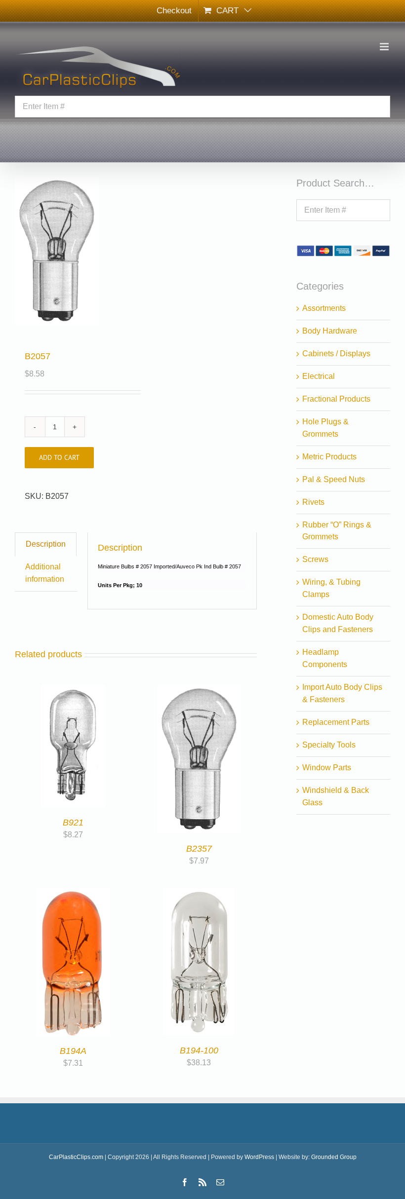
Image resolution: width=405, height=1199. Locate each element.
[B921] (73, 691)
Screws (315, 559)
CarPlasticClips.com (76, 1157)
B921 (73, 822)
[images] (73, 251)
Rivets (313, 502)
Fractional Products (336, 399)
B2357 (199, 849)
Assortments (324, 308)
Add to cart (59, 457)
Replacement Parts (335, 722)
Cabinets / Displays (336, 353)
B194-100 (199, 1050)
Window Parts (326, 767)
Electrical (318, 376)
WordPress (259, 1157)
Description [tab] (46, 544)
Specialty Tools (329, 745)
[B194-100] (199, 893)
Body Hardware (329, 331)
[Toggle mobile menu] (385, 46)
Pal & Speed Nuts (333, 479)
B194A (73, 1051)
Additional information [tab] (44, 572)
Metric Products (329, 456)
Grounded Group (334, 1157)
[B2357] (199, 691)
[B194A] (73, 893)
